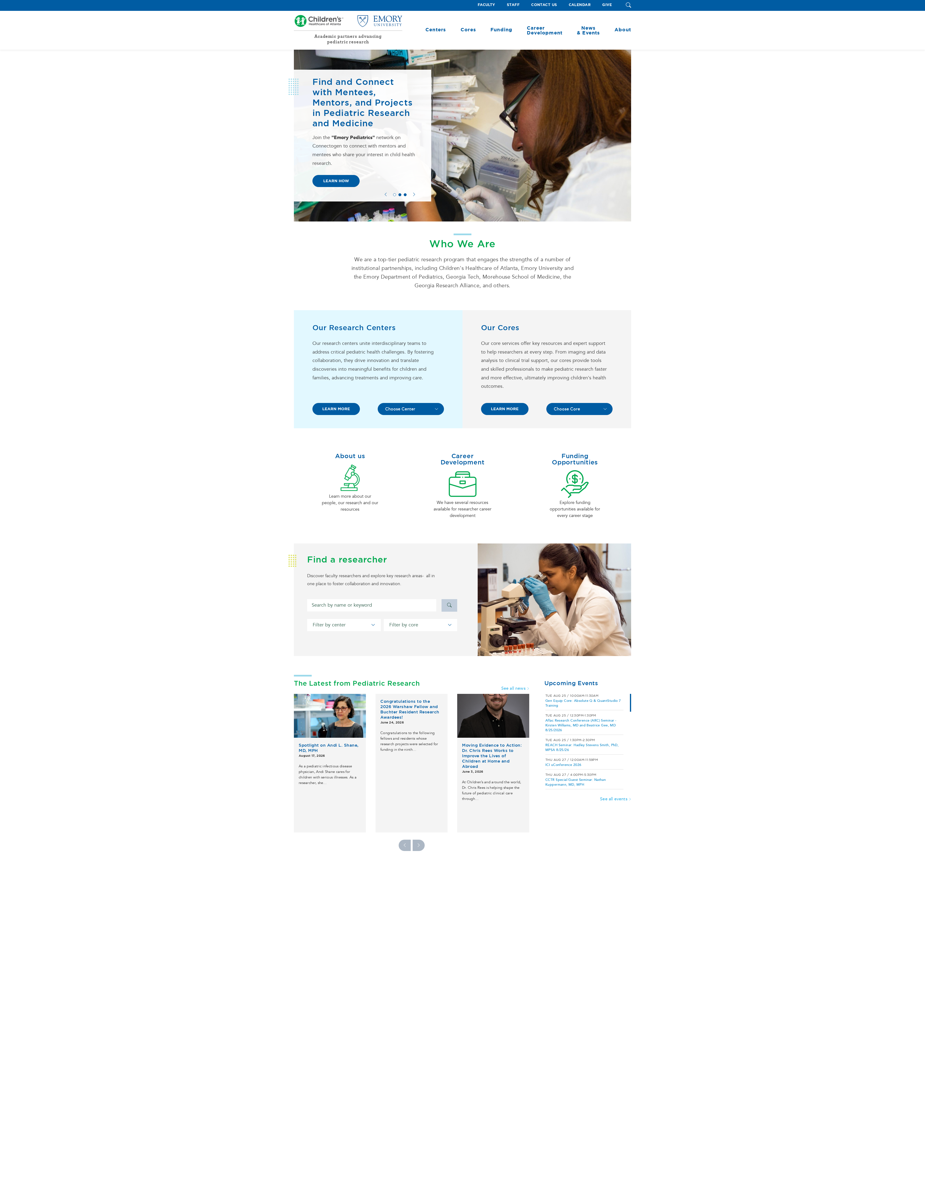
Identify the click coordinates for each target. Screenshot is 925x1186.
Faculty (486, 5)
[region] (587, 742)
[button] (628, 5)
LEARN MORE (336, 408)
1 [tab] (394, 194)
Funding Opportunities (575, 459)
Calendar (580, 5)
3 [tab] (405, 194)
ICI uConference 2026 (563, 765)
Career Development (463, 459)
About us (350, 456)
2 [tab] (399, 194)
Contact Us (544, 5)
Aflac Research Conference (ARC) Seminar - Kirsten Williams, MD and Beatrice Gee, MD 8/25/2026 (580, 725)
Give (607, 5)
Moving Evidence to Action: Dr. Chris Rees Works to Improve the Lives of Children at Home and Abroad (492, 756)
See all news (513, 688)
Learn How (336, 180)
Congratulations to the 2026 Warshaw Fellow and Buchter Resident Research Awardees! (409, 709)
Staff (513, 5)
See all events (614, 799)
